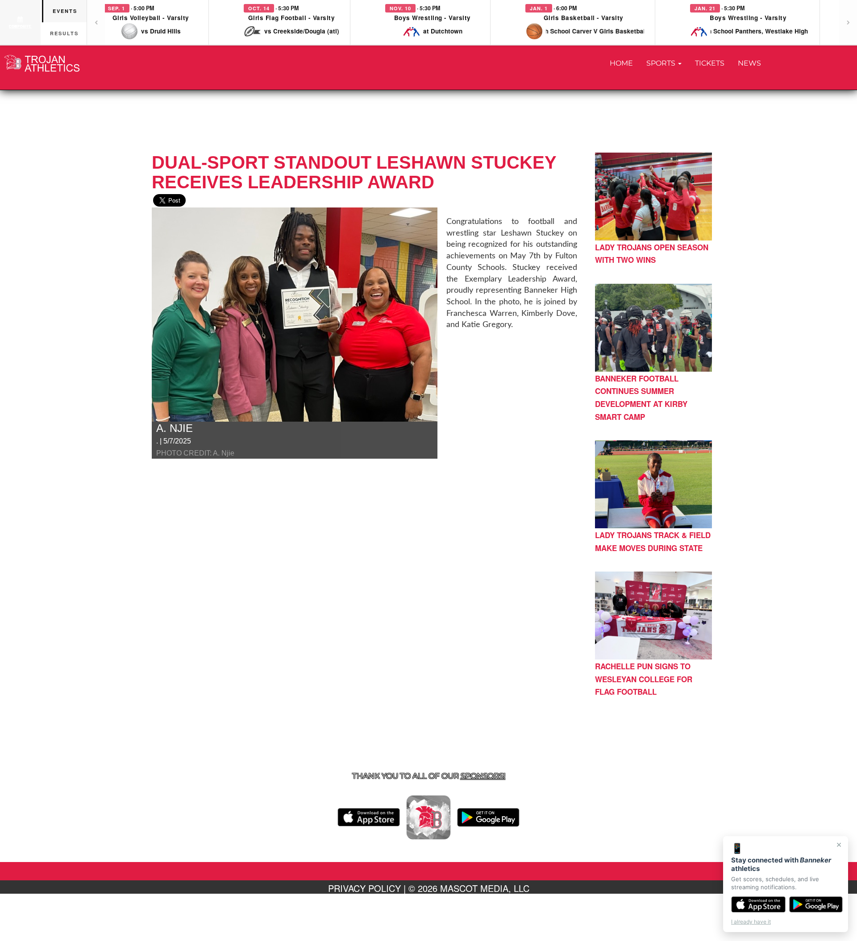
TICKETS (709, 63)
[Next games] (848, 22)
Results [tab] (64, 33)
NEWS (749, 63)
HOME (621, 63)
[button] (151, 22)
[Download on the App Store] (758, 904)
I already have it (751, 921)
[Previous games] (96, 22)
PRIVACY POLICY (364, 888)
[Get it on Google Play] (816, 904)
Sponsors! (483, 775)
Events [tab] (65, 11)
